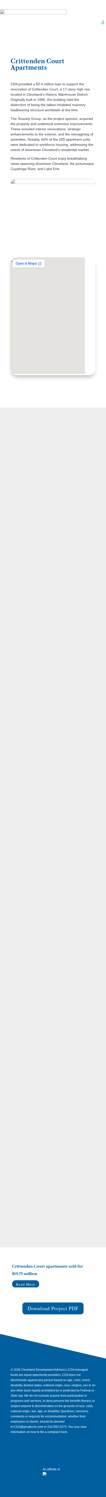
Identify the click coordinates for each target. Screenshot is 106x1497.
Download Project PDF (53, 1308)
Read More (25, 1284)
